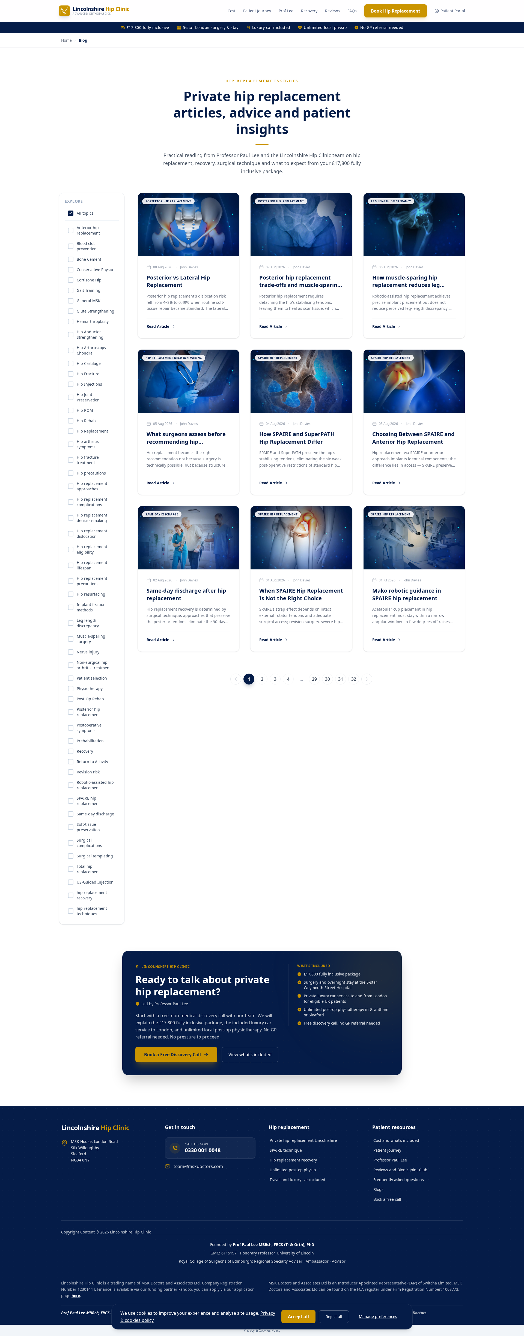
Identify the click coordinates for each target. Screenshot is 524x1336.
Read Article (158, 326)
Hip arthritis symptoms (88, 444)
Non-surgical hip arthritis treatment (94, 665)
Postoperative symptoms (89, 727)
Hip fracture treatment (88, 460)
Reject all (334, 1316)
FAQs (352, 10)
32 (353, 679)
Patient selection (92, 678)
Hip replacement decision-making (92, 517)
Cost (232, 10)
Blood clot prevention (87, 246)
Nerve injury (88, 652)
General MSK (88, 300)
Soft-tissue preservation (88, 827)
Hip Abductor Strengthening (90, 334)
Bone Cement (89, 259)
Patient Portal (452, 10)
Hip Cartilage (89, 363)
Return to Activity (92, 761)
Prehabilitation (90, 740)
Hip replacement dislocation (92, 533)
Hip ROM (85, 410)
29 (314, 679)
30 (327, 679)
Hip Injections (89, 384)
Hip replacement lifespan (92, 565)
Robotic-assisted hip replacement (95, 785)
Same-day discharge (95, 813)
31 (340, 679)
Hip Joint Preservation (88, 397)
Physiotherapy (90, 688)
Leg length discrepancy (88, 623)
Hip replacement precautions (92, 581)
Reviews (332, 10)
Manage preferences (378, 1316)
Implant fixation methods (91, 607)
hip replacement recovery (92, 895)
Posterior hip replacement (88, 712)
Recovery (309, 10)
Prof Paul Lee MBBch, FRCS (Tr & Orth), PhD (273, 1244)
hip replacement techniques (92, 911)
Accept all (298, 1317)
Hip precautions (91, 473)
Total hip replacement (88, 869)
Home (66, 40)
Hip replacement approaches (92, 486)
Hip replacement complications (92, 502)
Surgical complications (89, 842)
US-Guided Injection (95, 882)
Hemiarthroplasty (93, 321)
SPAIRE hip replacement (88, 800)
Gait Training (88, 290)
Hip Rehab (86, 420)
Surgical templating (95, 855)
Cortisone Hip (89, 280)
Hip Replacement (92, 431)
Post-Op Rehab (90, 698)
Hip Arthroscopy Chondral (91, 350)
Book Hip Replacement (395, 11)
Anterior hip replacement (88, 230)
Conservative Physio (95, 269)
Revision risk (88, 771)
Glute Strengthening (95, 311)
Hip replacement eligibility (92, 549)
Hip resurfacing (91, 594)
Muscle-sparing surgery (91, 639)
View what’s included (250, 1055)
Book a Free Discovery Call (172, 1055)
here (76, 1295)
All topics (85, 213)
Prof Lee (286, 10)
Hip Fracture (88, 373)
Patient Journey (257, 10)
